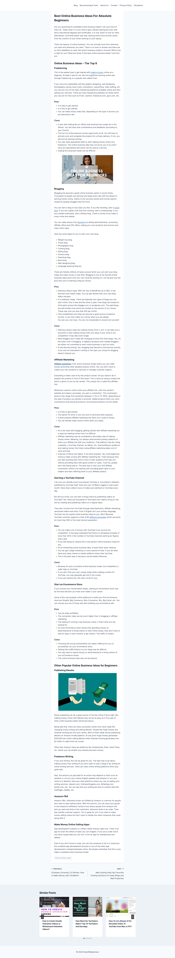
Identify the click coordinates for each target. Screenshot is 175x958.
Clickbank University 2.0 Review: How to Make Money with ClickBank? (67, 872)
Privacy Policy (126, 5)
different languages (98, 517)
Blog (76, 5)
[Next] (132, 917)
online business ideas (63, 858)
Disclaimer (138, 5)
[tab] (83, 938)
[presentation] (54, 907)
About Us (104, 5)
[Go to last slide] (42, 917)
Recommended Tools (89, 5)
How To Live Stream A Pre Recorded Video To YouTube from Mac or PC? (120, 924)
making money (97, 72)
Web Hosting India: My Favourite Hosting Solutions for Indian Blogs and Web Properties (107, 874)
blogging (81, 222)
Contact (114, 5)
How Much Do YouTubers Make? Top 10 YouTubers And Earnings (87, 924)
